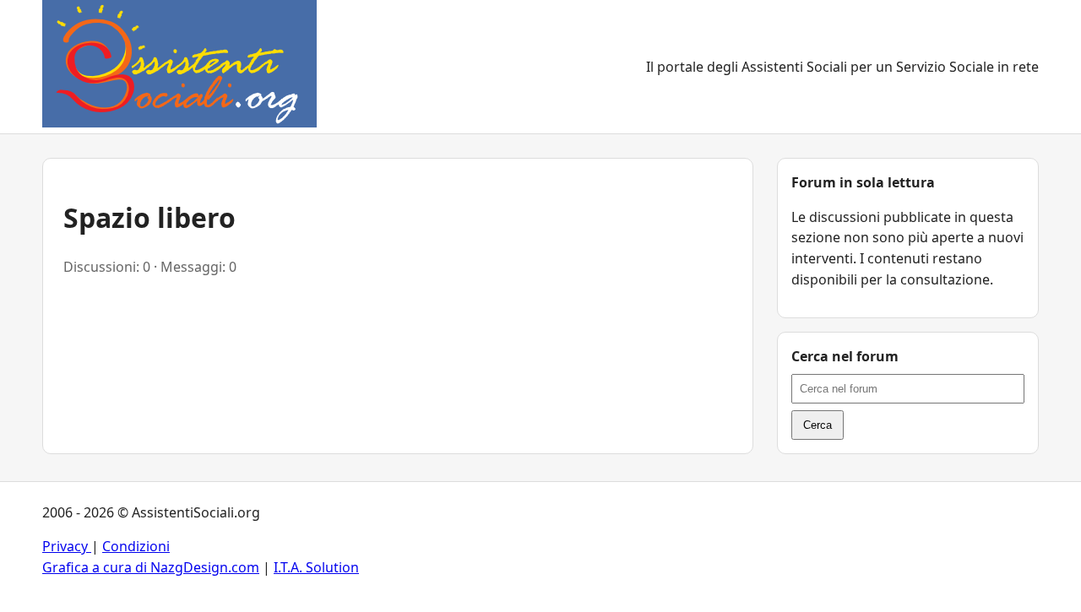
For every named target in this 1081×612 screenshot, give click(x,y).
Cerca (817, 425)
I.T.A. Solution (316, 567)
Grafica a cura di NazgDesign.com (150, 567)
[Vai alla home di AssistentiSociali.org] (179, 66)
